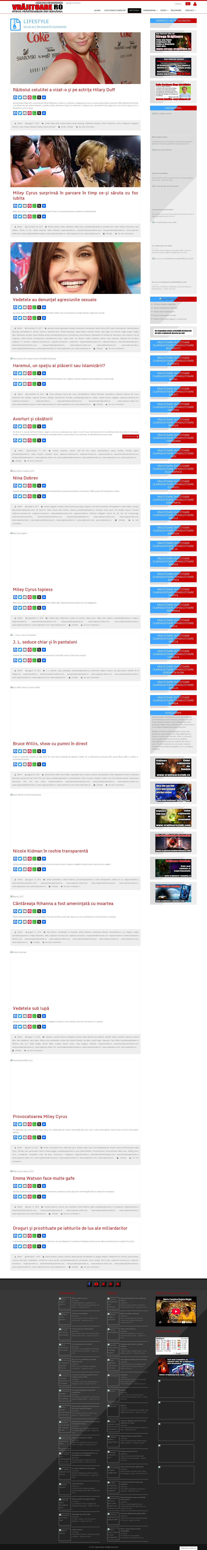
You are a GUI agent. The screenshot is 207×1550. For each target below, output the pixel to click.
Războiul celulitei (36, 127)
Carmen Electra (60, 1037)
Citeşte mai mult (129, 436)
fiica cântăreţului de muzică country (108, 1147)
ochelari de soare (46, 1260)
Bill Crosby (110, 328)
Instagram (134, 123)
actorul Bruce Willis (52, 774)
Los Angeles (127, 932)
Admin (19, 123)
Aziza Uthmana (56, 394)
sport (111, 510)
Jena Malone (99, 1037)
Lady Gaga (105, 332)
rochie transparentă (102, 879)
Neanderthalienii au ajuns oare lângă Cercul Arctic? (132, 1498)
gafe (92, 1207)
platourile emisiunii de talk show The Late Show (31, 778)
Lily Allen (86, 1040)
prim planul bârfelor (84, 1151)
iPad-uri (124, 1256)
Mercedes (23, 1260)
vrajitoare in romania (21, 342)
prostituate (83, 1260)
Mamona (123, 1405)
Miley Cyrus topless (105, 618)
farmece (43, 332)
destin (93, 450)
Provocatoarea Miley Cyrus (116, 1151)
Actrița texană (65, 123)
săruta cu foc (25, 230)
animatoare (90, 328)
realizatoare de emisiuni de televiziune (106, 335)
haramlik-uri (109, 394)
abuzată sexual (53, 328)
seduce (109, 670)
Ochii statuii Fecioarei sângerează (131, 1467)
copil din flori (83, 450)
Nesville (21, 1151)
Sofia (106, 510)
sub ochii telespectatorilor (118, 778)
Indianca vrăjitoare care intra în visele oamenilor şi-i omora (133, 1422)
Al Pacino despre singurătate (165, 304)
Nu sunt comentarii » (87, 127)
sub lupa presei (120, 670)
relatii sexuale (37, 454)
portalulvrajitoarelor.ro (93, 227)
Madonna (70, 227)
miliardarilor (32, 1260)
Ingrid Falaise (81, 332)
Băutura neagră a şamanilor (129, 1313)
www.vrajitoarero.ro (92, 233)
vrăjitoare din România (129, 338)
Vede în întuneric (77, 1484)
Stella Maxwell (53, 230)
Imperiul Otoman (39, 397)
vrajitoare (115, 338)
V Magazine (68, 1154)
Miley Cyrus (79, 227)
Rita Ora (24, 1044)
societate (48, 454)
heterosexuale (128, 1147)
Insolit (63, 127)
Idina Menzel (88, 1037)
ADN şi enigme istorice (159, 137)
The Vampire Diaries (122, 510)
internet (15, 127)
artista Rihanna (85, 932)
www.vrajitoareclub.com (106, 345)
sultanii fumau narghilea (109, 397)
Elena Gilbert (127, 506)
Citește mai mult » (183, 144)
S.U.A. (14, 1154)
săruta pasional (39, 230)
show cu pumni (87, 778)
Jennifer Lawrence (125, 1037)
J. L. (47, 670)
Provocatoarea (98, 1151)
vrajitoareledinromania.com (90, 342)
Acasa (97, 10)
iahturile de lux (114, 1256)
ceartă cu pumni (91, 774)
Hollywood (64, 618)
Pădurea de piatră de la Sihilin (82, 1438)
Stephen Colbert (101, 778)
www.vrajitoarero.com (75, 233)
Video (163, 10)
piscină (56, 1260)
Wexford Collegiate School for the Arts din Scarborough (114, 513)
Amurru (122, 1390)
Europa (135, 506)
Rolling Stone (133, 1151)
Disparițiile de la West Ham (81, 1514)
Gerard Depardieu (68, 332)
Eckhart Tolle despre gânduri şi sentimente (170, 319)
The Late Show (37, 781)
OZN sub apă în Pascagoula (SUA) (83, 1499)
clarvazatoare (120, 328)
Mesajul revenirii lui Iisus (129, 1451)
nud (26, 1151)
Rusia (91, 1260)
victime (103, 338)
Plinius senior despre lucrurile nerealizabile (130, 1530)
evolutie (121, 450)
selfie (46, 935)
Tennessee (57, 1154)
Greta (119, 123)
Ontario (73, 510)
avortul (55, 450)
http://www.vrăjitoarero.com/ (23, 510)
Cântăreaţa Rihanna (93, 123)
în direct (127, 774)
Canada (60, 506)
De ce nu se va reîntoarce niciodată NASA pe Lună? (169, 282)
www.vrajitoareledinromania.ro (34, 233)
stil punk (48, 1154)
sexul (41, 1154)
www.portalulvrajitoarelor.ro (114, 230)
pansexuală (33, 1151)
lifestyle (51, 397)
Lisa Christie (115, 332)
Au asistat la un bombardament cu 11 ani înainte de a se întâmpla (85, 1454)
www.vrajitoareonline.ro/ (56, 233)
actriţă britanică (51, 1207)
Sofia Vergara (81, 1044)
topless (135, 618)
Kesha (97, 332)
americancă (80, 328)
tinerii (56, 454)
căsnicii (72, 450)
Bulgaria (53, 506)
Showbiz (99, 510)
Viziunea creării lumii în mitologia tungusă (131, 1345)
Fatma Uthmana (97, 394)
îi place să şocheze (77, 618)
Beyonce (49, 1037)
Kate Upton (34, 1040)
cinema (67, 1256)
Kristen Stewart (76, 1040)
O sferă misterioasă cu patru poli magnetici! (131, 1483)
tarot (60, 338)
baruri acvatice (51, 1256)
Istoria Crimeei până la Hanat (165, 315)
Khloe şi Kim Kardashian (49, 1040)
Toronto (135, 510)
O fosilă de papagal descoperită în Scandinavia (83, 1391)
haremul (119, 394)
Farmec (36, 332)
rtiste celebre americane (124, 227)
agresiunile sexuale (67, 328)
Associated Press (56, 1147)
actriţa (46, 506)
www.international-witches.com (89, 230)
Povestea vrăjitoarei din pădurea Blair (133, 1513)
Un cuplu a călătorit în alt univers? (84, 1468)
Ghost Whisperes (108, 123)
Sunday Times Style (102, 1260)
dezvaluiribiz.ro (26, 332)
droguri (98, 1256)
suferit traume (26, 338)
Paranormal (149, 10)
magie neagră (126, 332)
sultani (95, 397)
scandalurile (22, 1154)
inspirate (90, 332)
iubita (63, 227)
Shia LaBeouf (127, 335)
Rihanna (15, 1044)
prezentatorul (75, 778)
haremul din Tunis (131, 394)
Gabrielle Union (54, 332)
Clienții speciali (76, 1256)
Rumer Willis (48, 1044)
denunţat (15, 332)
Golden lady (53, 618)
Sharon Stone (68, 1044)
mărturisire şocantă (24, 335)
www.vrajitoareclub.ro (129, 345)
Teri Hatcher (79, 338)
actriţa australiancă (54, 879)
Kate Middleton (23, 1040)
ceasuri (60, 1256)
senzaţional (118, 1207)
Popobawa (123, 1375)
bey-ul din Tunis (69, 394)
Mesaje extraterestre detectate (166, 308)
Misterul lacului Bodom (160, 173)
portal (47, 335)
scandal (58, 1044)
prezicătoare (74, 335)
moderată (134, 774)
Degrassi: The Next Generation (96, 506)
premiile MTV (108, 227)
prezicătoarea (85, 335)
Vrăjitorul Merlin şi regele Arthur (131, 1436)
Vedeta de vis (117, 879)
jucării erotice (133, 1256)
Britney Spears (54, 227)
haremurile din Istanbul (21, 397)
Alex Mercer (52, 932)
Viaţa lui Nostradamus (128, 1329)
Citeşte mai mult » (142, 1307)
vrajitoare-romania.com (40, 342)
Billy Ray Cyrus (70, 1147)
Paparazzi (106, 1040)
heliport (105, 1256)
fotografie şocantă (74, 1037)
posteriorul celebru (98, 670)
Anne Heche (100, 328)
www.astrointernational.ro (128, 342)
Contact (189, 10)
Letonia (15, 1260)
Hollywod (125, 123)
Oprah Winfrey (38, 335)
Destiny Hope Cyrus (84, 1147)
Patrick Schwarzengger (48, 1151)
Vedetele (95, 338)
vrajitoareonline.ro (68, 230)
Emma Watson (83, 1207)
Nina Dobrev (64, 510)
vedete (88, 338)
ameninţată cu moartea (67, 932)
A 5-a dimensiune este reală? (162, 246)
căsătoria (63, 450)
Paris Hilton (115, 1040)
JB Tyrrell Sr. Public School (47, 510)
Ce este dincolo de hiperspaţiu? (163, 209)
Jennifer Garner (111, 1037)
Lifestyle (70, 127)
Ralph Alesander (37, 935)
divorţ (113, 450)
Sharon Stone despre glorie (164, 311)
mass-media (24, 127)
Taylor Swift (68, 338)
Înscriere (176, 10)
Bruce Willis (65, 774)
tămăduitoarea (51, 338)
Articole (134, 10)
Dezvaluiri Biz (177, 299)
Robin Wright (35, 1044)
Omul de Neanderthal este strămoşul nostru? (133, 1299)
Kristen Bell (64, 1040)
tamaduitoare (39, 338)
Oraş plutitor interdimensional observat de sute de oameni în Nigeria (85, 1407)
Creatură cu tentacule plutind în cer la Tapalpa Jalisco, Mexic (85, 1376)
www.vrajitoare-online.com (80, 345)
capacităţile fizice (77, 774)
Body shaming (78, 123)
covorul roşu (63, 1207)
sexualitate (33, 1154)
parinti (136, 450)
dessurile (72, 1207)
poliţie (136, 932)
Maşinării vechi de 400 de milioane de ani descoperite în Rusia (86, 1422)
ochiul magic (96, 1040)
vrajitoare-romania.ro (59, 342)
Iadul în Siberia (77, 1529)
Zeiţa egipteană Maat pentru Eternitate (133, 1359)
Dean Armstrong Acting (73, 506)
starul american (49, 127)
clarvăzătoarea (132, 328)
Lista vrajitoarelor (115, 10)
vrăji (108, 338)
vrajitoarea (73, 342)
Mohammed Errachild (63, 397)
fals (112, 774)
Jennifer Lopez (56, 670)
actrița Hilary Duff (52, 123)
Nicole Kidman (69, 879)
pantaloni (67, 670)
